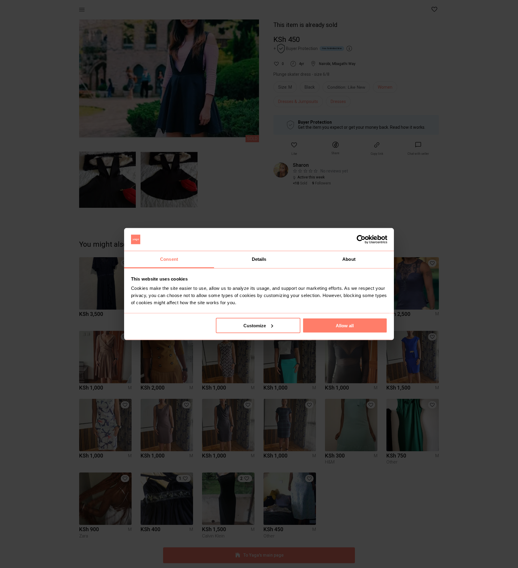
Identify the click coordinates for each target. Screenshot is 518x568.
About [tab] (349, 259)
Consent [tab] (169, 259)
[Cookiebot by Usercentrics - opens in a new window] (361, 239)
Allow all (345, 325)
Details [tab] (259, 259)
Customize (254, 325)
